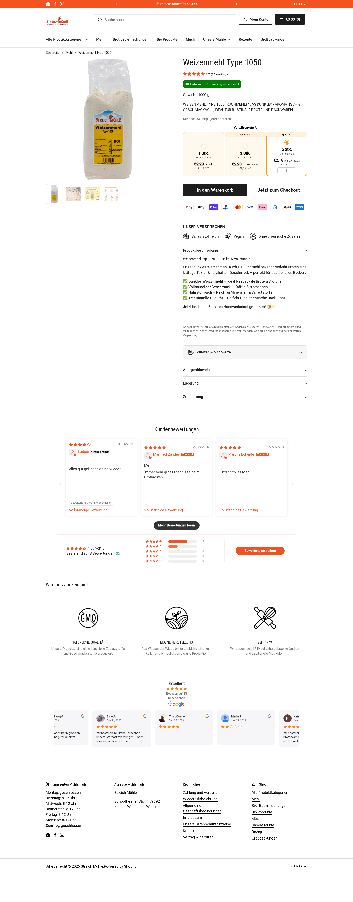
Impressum (192, 817)
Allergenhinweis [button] (196, 370)
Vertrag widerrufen (198, 837)
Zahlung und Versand (200, 792)
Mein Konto (259, 19)
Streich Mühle (92, 866)
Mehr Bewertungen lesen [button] (176, 525)
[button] (290, 19)
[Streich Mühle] (57, 20)
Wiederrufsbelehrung (200, 799)
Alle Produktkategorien (270, 792)
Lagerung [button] (191, 383)
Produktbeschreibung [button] (200, 250)
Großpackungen (264, 838)
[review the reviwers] (68, 716)
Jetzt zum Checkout (279, 190)
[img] (80, 445)
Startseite (53, 53)
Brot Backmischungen (270, 805)
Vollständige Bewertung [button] (88, 510)
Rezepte (258, 832)
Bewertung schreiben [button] (260, 551)
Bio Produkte (262, 812)
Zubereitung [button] (193, 397)
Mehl (69, 53)
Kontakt (189, 830)
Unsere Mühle (263, 825)
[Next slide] (292, 483)
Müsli (256, 818)
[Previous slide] (60, 483)
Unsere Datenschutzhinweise (207, 824)
